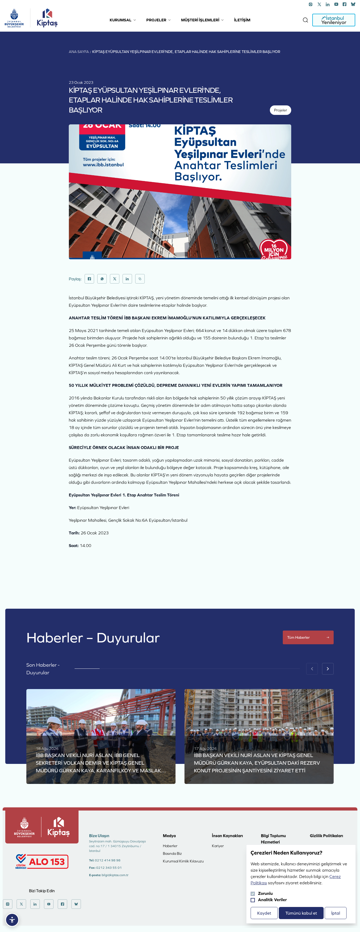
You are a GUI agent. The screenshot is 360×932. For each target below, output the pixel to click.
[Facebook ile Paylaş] (89, 279)
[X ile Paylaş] (114, 279)
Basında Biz (172, 853)
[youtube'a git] (336, 4)
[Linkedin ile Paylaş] (127, 279)
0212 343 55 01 (109, 868)
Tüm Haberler (298, 637)
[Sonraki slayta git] (328, 669)
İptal (335, 913)
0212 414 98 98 (107, 860)
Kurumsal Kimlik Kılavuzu (183, 861)
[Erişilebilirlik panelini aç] (12, 920)
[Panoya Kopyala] (140, 279)
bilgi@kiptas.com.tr (115, 875)
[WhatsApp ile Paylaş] (102, 279)
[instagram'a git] (311, 4)
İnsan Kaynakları (227, 835)
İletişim (242, 20)
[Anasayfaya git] (14, 17)
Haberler (170, 846)
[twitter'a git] (319, 4)
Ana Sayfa (79, 52)
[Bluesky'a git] (353, 4)
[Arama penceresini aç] (305, 20)
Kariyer (218, 846)
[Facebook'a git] (345, 4)
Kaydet (264, 913)
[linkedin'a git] (328, 4)
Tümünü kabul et (301, 913)
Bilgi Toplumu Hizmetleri (273, 838)
